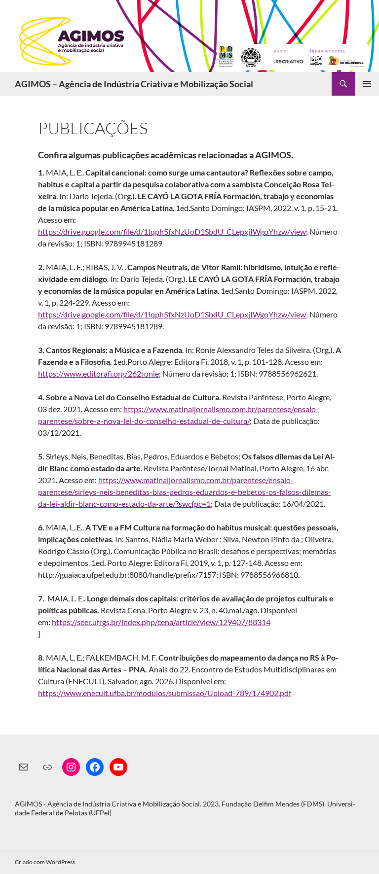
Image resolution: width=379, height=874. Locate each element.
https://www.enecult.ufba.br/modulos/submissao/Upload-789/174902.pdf (164, 693)
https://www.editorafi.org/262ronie (98, 373)
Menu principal (367, 84)
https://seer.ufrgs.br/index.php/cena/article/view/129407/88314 (161, 622)
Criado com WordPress (45, 862)
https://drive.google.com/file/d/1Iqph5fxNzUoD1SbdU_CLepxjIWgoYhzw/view (172, 231)
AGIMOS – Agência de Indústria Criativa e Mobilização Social (134, 83)
